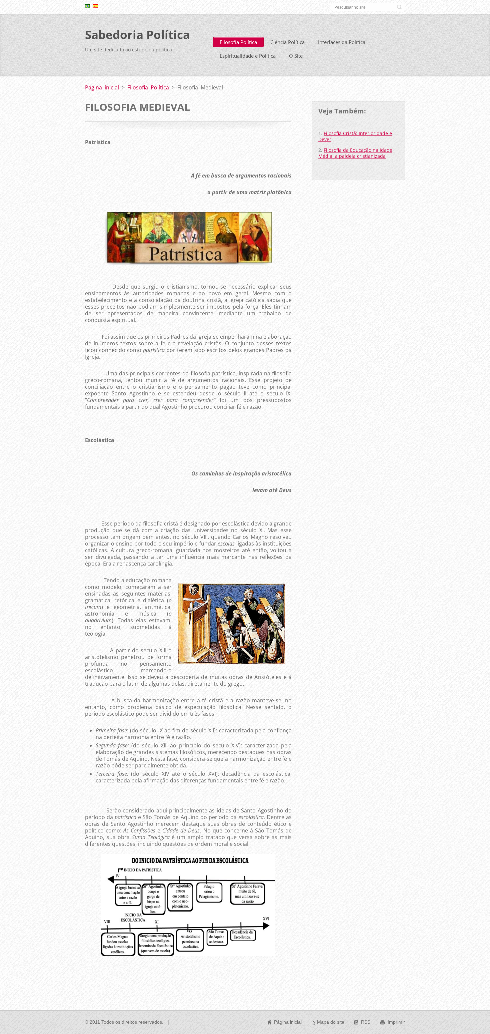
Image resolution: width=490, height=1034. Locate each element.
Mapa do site (330, 1022)
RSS (365, 1022)
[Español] (95, 6)
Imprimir (396, 1022)
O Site (296, 55)
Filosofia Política (238, 42)
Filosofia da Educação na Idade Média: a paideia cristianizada (355, 153)
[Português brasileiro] (87, 6)
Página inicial (102, 87)
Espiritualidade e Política (248, 55)
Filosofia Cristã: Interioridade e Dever (355, 136)
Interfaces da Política (341, 42)
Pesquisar (399, 7)
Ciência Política (287, 42)
